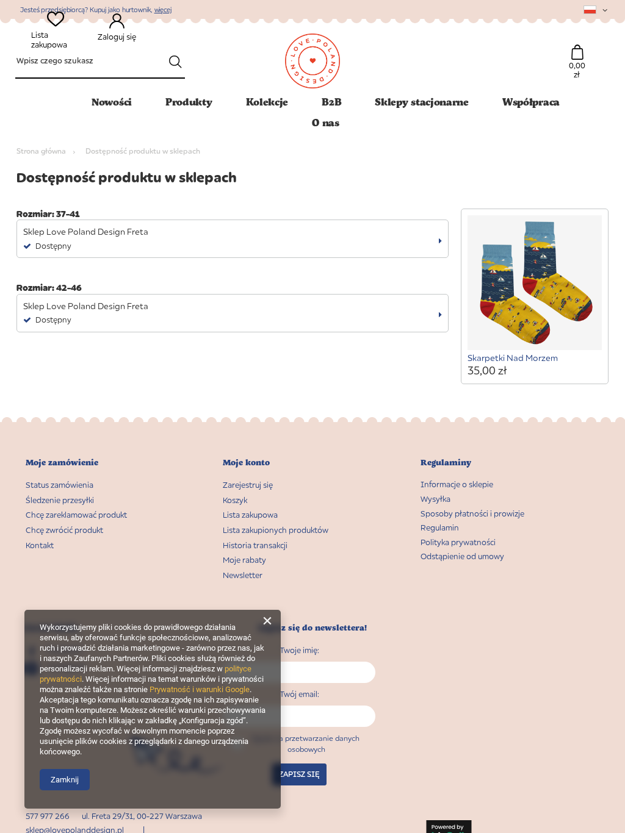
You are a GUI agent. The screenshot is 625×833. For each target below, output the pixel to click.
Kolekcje (267, 102)
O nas (325, 122)
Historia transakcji (255, 545)
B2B (331, 102)
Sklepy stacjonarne (422, 102)
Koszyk (235, 500)
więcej (163, 9)
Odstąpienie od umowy (462, 556)
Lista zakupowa (49, 40)
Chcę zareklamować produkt (76, 515)
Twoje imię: (299, 650)
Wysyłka (435, 499)
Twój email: (299, 694)
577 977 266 (48, 816)
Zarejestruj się (248, 485)
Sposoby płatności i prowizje (472, 513)
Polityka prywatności (458, 542)
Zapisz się (299, 774)
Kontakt (40, 545)
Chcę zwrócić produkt (64, 530)
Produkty (188, 102)
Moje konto (246, 462)
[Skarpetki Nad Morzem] (535, 283)
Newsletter (242, 575)
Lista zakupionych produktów (275, 530)
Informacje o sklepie (457, 484)
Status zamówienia (59, 485)
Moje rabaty (244, 560)
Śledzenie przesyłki (60, 500)
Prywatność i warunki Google (200, 689)
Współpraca (531, 102)
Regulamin (440, 527)
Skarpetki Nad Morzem (513, 357)
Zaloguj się (117, 36)
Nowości (112, 102)
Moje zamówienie (62, 462)
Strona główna (41, 151)
